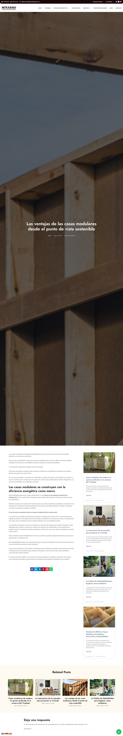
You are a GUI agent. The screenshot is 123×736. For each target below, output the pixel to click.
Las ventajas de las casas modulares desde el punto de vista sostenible (75, 700)
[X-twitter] (118, 2)
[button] (32, 569)
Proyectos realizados (100, 8)
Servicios (86, 8)
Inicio (40, 8)
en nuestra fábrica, (54, 460)
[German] (7, 733)
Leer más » (89, 495)
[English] (2, 733)
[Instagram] (121, 2)
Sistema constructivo (60, 8)
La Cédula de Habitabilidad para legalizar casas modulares (99, 582)
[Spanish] (11, 733)
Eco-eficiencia (76, 8)
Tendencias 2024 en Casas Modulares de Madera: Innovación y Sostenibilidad (97, 634)
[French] (4, 733)
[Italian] (9, 733)
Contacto (118, 8)
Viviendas (48, 8)
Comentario (28, 729)
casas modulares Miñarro (19, 557)
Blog (111, 8)
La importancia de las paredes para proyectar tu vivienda (98, 531)
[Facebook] (116, 2)
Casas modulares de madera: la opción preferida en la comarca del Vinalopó (98, 479)
